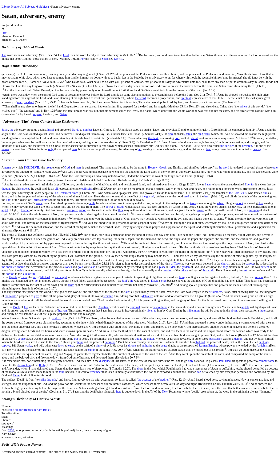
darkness (110, 342)
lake (24, 273)
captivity (264, 342)
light (8, 199)
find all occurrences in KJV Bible (29, 409)
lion (177, 138)
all (139, 149)
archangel (61, 277)
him (265, 193)
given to (151, 310)
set (36, 280)
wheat (220, 203)
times (75, 193)
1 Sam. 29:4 (138, 77)
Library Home (10, 6)
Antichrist (262, 345)
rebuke (259, 277)
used (228, 361)
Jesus (243, 193)
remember (96, 372)
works (28, 345)
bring (182, 277)
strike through (47, 379)
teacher (25, 210)
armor (82, 210)
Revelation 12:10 (135, 144)
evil (83, 188)
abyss (234, 310)
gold (80, 267)
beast (164, 345)
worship (108, 296)
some (271, 361)
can (199, 372)
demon (238, 338)
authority (147, 345)
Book (16, 307)
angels (245, 307)
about (194, 138)
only (51, 149)
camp (91, 349)
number (87, 129)
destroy (257, 149)
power (109, 206)
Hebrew (153, 167)
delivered (147, 296)
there (118, 391)
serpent (37, 114)
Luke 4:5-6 (138, 299)
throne (132, 345)
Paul (221, 361)
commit (262, 361)
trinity (99, 345)
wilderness (215, 291)
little (262, 310)
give (36, 296)
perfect (265, 267)
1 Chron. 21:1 (166, 129)
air (127, 291)
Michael (45, 277)
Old (56, 193)
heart (207, 196)
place (162, 267)
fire (33, 273)
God (67, 167)
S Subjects (43, 6)
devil (155, 138)
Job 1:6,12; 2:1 (134, 90)
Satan (105, 58)
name (7, 167)
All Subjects (27, 6)
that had (200, 342)
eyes (163, 280)
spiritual (186, 98)
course (22, 338)
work (39, 203)
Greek (162, 167)
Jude (24, 277)
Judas (138, 338)
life (131, 280)
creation (167, 270)
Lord (66, 55)
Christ (35, 199)
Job (26, 307)
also (170, 134)
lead (208, 149)
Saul (124, 280)
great (49, 167)
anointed (11, 267)
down (61, 345)
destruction (24, 365)
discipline (105, 361)
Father (16, 375)
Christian (103, 307)
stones (68, 267)
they (120, 210)
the (11, 129)
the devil (29, 102)
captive (6, 345)
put (76, 338)
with (92, 203)
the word (140, 98)
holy (225, 267)
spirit (89, 188)
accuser (229, 145)
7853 (11, 430)
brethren (247, 145)
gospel (150, 196)
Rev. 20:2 (179, 188)
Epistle (13, 277)
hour (80, 342)
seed (186, 196)
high (201, 134)
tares (193, 203)
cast (244, 270)
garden (186, 267)
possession (215, 338)
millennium (193, 310)
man (19, 102)
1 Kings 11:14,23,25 (107, 180)
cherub (21, 267)
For (82, 58)
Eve (247, 184)
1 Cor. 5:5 (137, 365)
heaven (62, 310)
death (120, 206)
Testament (65, 193)
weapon (254, 210)
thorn (140, 368)
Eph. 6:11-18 (140, 222)
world (210, 270)
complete (72, 210)
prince (243, 106)
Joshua (188, 134)
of (172, 263)
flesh (42, 365)
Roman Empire (208, 345)
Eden (172, 267)
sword (200, 210)
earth (71, 345)
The (4, 55)
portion (10, 273)
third (62, 372)
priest (207, 134)
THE (27, 167)
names (5, 149)
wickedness (160, 307)
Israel (50, 129)
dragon (6, 188)
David (75, 129)
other (275, 167)
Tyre (177, 263)
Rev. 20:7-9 (137, 353)
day (21, 270)
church (225, 263)
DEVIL (118, 58)
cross (71, 285)
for (252, 184)
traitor (150, 338)
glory (44, 199)
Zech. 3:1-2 (140, 387)
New (165, 391)
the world (10, 296)
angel (5, 210)
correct (250, 263)
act (34, 277)
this (204, 270)
